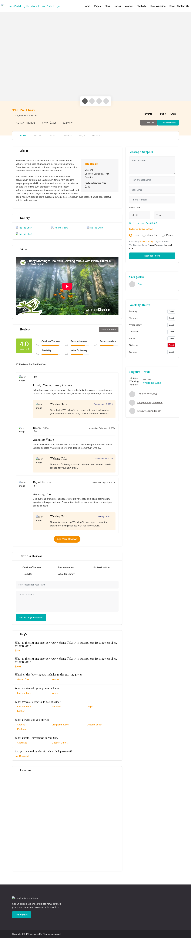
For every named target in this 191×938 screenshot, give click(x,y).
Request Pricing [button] (152, 255)
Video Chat (152, 235)
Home (87, 6)
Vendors (129, 6)
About (22, 135)
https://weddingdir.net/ (149, 410)
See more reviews (67, 539)
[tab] (85, 101)
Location (97, 135)
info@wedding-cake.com (149, 402)
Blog (107, 6)
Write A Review (108, 329)
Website (142, 6)
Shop (172, 6)
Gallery (38, 135)
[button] (146, 114)
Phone (169, 235)
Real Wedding (157, 6)
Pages (97, 6)
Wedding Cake (152, 383)
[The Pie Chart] (24, 229)
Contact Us (183, 6)
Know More (22, 914)
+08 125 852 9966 (147, 394)
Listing (117, 6)
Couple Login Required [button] (31, 617)
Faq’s (81, 135)
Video (52, 135)
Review (67, 135)
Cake (140, 284)
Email (136, 235)
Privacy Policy (154, 245)
